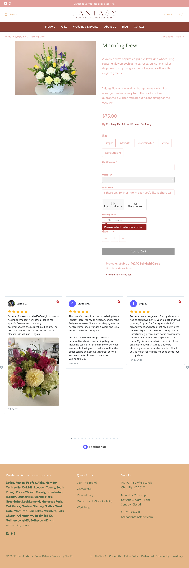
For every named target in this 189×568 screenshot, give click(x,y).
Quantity (108, 231)
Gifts (64, 26)
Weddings (83, 507)
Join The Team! (87, 482)
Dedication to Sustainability (94, 501)
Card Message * (109, 162)
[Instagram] (10, 3)
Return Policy (85, 495)
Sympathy (20, 36)
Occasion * (107, 174)
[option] (55, 68)
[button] (124, 220)
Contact (139, 26)
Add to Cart (138, 251)
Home (7, 36)
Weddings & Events (85, 26)
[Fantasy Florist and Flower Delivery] (94, 14)
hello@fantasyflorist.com (137, 517)
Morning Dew (37, 36)
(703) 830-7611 (130, 512)
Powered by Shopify (62, 556)
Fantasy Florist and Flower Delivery (128, 124)
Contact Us (84, 489)
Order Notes (108, 187)
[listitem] (113, 204)
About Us (110, 26)
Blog (125, 26)
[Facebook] (5, 3)
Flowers (50, 26)
